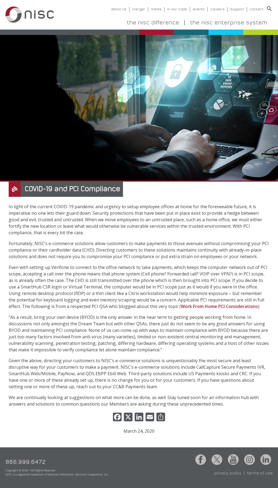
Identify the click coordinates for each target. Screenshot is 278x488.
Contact (256, 9)
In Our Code (177, 9)
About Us (119, 9)
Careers (217, 9)
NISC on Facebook (200, 459)
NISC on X (216, 459)
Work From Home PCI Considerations (219, 306)
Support (237, 9)
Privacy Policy (227, 473)
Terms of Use (260, 473)
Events (199, 9)
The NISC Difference (153, 22)
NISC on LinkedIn (265, 459)
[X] (128, 417)
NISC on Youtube (233, 459)
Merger (138, 9)
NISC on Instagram (249, 459)
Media (156, 9)
